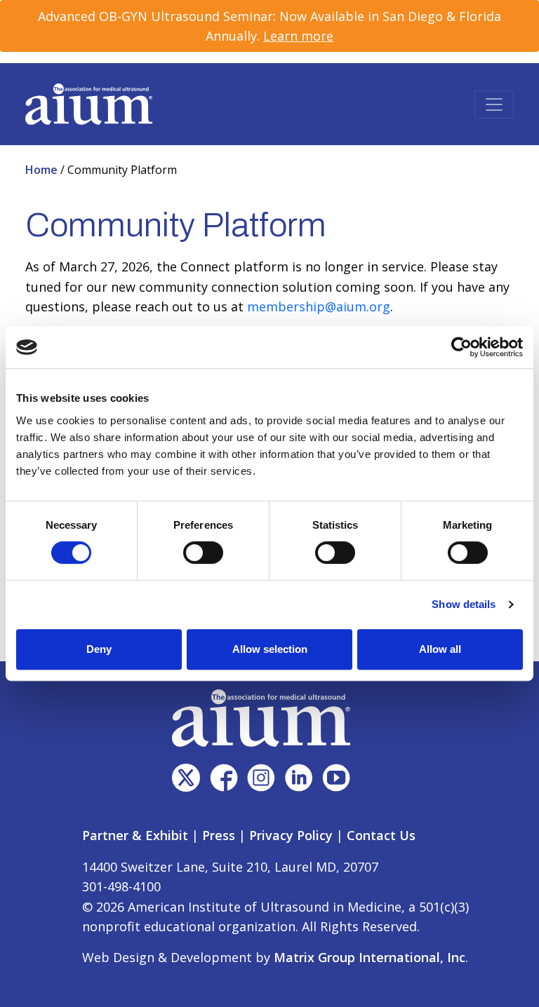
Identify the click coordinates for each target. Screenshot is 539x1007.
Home (42, 169)
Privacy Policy (291, 835)
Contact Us (381, 835)
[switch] (203, 552)
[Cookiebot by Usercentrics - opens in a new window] (461, 347)
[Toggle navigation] (494, 104)
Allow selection (269, 649)
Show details (463, 604)
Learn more (298, 35)
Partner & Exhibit (135, 835)
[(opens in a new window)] (186, 778)
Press (218, 835)
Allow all (440, 649)
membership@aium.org (318, 306)
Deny (99, 649)
